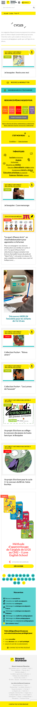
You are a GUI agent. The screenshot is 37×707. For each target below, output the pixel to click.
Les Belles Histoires (24, 687)
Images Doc (27, 693)
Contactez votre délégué (18, 704)
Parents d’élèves (15, 670)
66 (4, 579)
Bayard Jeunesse (18, 685)
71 (22, 579)
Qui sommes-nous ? (14, 668)
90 (18, 583)
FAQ (29, 668)
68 (11, 579)
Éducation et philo (21, 167)
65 (33, 575)
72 (26, 579)
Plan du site (25, 670)
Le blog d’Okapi (27, 696)
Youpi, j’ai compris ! (17, 689)
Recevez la (13, 598)
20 (13, 575)
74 (33, 579)
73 (29, 579)
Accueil (6, 13)
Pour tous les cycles (18, 117)
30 (17, 575)
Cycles (11, 13)
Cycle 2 (11, 110)
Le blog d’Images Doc (15, 694)
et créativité (15, 173)
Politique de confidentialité (20, 676)
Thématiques (18, 151)
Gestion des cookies (20, 677)
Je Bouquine (12, 696)
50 (24, 575)
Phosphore (15, 698)
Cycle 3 (18, 110)
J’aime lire (25, 691)
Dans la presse (23, 141)
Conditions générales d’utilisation (20, 674)
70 (18, 579)
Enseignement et (22, 170)
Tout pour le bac (24, 698)
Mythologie (14, 162)
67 (7, 579)
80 (15, 583)
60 (28, 575)
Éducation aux (13, 165)
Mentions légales (20, 672)
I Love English (27, 694)
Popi (25, 685)
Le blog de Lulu (16, 691)
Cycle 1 (5, 110)
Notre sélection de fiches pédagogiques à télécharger (18, 123)
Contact (24, 668)
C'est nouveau (18, 135)
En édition (12, 141)
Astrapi (26, 689)
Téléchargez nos (19, 616)
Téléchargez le (18, 607)
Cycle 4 (25, 110)
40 (20, 575)
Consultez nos (16, 601)
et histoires (16, 157)
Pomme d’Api (13, 687)
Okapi (19, 696)
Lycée (32, 110)
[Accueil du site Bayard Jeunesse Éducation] (12, 2)
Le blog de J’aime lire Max (16, 693)
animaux (19, 175)
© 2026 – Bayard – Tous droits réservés (20, 679)
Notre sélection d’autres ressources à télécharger (19, 125)
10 (9, 575)
